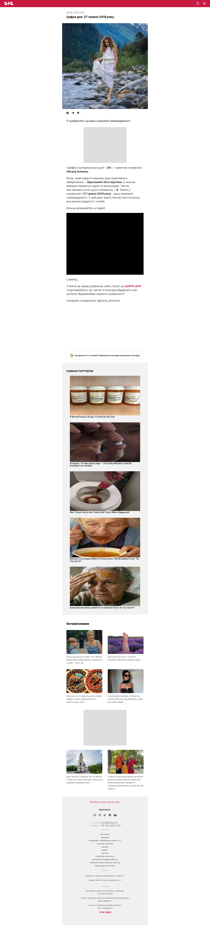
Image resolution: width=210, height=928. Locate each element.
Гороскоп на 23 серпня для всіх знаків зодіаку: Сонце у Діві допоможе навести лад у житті (84, 699)
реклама (105, 837)
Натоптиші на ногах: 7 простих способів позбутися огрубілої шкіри (124, 658)
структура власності (105, 856)
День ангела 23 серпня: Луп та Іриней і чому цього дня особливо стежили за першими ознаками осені (84, 779)
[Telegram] (73, 113)
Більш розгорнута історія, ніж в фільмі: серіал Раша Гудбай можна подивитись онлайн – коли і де (84, 660)
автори (105, 853)
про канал (105, 834)
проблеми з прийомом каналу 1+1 (105, 840)
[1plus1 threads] (100, 815)
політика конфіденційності (105, 859)
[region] (105, 145)
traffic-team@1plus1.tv (105, 908)
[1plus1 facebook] (110, 815)
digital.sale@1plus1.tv (105, 901)
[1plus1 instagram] (95, 815)
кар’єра (105, 847)
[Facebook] (67, 113)
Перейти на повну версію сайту (105, 802)
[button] (204, 3)
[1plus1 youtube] (115, 815)
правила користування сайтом (105, 863)
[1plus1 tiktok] (105, 815)
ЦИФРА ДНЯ (133, 286)
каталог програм (105, 844)
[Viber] (78, 113)
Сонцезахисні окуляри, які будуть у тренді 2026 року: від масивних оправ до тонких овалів (125, 699)
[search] (197, 3)
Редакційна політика (105, 866)
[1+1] (8, 3)
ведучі (105, 850)
